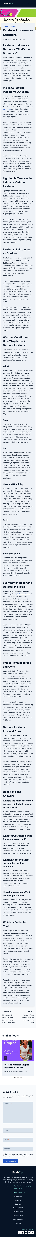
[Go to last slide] (5, 1058)
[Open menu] (32, 3)
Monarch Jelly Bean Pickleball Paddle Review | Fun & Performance (9, 1017)
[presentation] (18, 1050)
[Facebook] (19, 1232)
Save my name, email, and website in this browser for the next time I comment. (19, 1155)
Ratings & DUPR (18, 1208)
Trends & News (18, 1219)
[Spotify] (29, 1232)
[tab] (14, 1077)
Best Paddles (18, 1196)
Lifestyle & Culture (9, 26)
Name (7, 1130)
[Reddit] (32, 1232)
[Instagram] (22, 1232)
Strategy (18, 1204)
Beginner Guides (18, 1212)
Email (6, 1140)
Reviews (18, 1200)
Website (7, 1149)
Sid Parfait (8, 39)
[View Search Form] (28, 4)
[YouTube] (26, 1232)
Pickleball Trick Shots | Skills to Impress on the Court (28, 1017)
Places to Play (18, 1215)
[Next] (30, 1058)
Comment (8, 1104)
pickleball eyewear (23, 594)
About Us (18, 1223)
